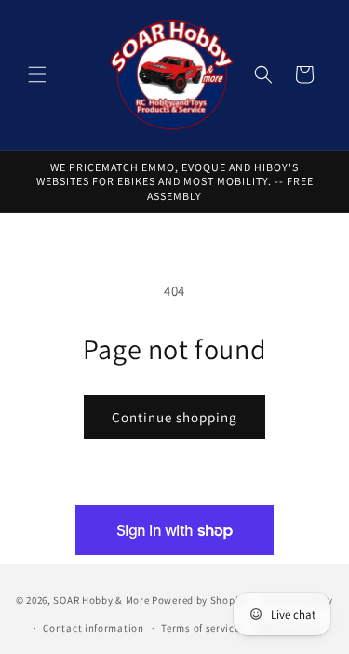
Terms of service (200, 627)
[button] (37, 74)
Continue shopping (174, 417)
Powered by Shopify (200, 599)
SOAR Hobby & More (101, 599)
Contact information (93, 627)
